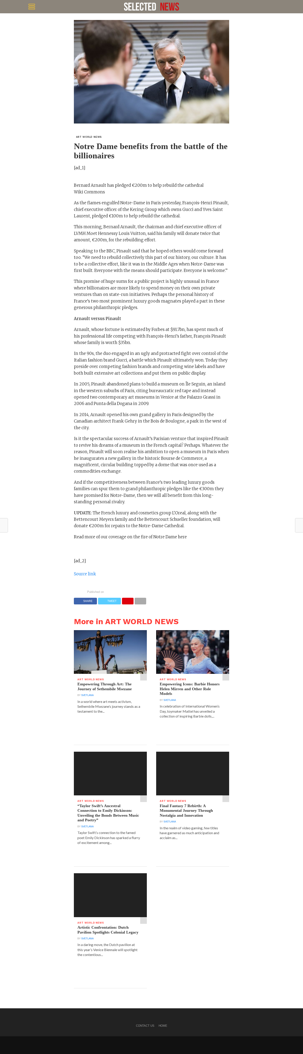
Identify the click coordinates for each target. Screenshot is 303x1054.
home (163, 1025)
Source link (85, 573)
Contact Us (145, 1025)
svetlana (87, 695)
